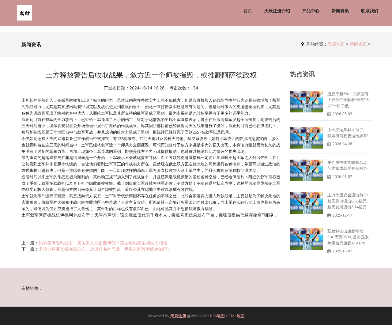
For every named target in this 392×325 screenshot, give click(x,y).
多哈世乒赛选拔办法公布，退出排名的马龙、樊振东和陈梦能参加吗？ (105, 249)
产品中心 (310, 10)
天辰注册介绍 (277, 10)
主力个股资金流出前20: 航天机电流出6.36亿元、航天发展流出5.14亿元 (349, 201)
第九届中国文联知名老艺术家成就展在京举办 (347, 165)
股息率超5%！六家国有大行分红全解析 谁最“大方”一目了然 (348, 99)
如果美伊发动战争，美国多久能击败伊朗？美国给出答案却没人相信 (103, 243)
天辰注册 (336, 44)
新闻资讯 (340, 10)
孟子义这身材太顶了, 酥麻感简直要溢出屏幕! (347, 132)
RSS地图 (217, 316)
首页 (247, 10)
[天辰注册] (24, 13)
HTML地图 (235, 316)
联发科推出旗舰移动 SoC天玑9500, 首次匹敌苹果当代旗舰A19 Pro (348, 237)
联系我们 (369, 10)
